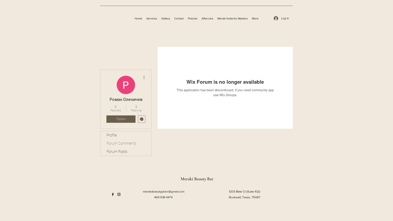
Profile (112, 135)
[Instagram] (119, 194)
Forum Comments (121, 143)
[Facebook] (113, 194)
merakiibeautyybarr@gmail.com (163, 191)
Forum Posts (117, 151)
